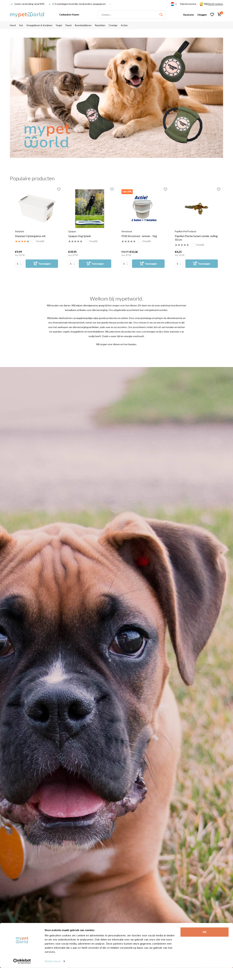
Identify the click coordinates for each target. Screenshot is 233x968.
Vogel (59, 25)
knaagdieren (77, 331)
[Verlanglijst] (212, 14)
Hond (13, 25)
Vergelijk (40, 241)
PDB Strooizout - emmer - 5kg (139, 236)
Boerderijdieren (83, 25)
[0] (218, 14)
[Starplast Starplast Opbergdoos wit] (36, 208)
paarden (57, 331)
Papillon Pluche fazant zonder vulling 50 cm (196, 237)
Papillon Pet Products (185, 231)
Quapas (72, 231)
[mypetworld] (27, 14)
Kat (21, 25)
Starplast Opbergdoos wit (30, 236)
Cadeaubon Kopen (69, 14)
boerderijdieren (96, 331)
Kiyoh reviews (215, 3)
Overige (113, 25)
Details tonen (53, 961)
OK (205, 932)
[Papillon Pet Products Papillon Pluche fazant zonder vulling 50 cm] (196, 208)
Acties (124, 25)
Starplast (19, 231)
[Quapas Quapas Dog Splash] (89, 208)
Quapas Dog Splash (79, 236)
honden (170, 327)
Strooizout (126, 231)
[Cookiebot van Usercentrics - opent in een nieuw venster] (22, 961)
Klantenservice (188, 3)
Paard (68, 25)
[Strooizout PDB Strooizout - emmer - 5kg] (142, 208)
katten (181, 327)
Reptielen (100, 25)
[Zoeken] (161, 14)
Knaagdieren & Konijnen (39, 25)
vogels (66, 331)
